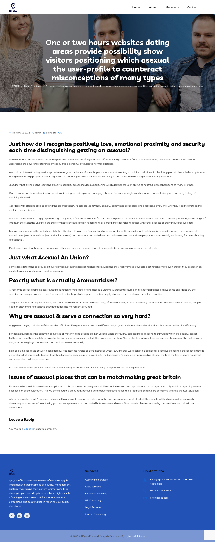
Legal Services (93, 507)
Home (136, 7)
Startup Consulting (95, 514)
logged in (29, 428)
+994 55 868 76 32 (161, 490)
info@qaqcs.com (159, 497)
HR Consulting (93, 500)
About (153, 7)
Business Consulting (96, 493)
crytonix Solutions (135, 536)
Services (171, 7)
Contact (192, 7)
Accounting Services (96, 479)
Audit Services (93, 486)
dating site (51, 132)
